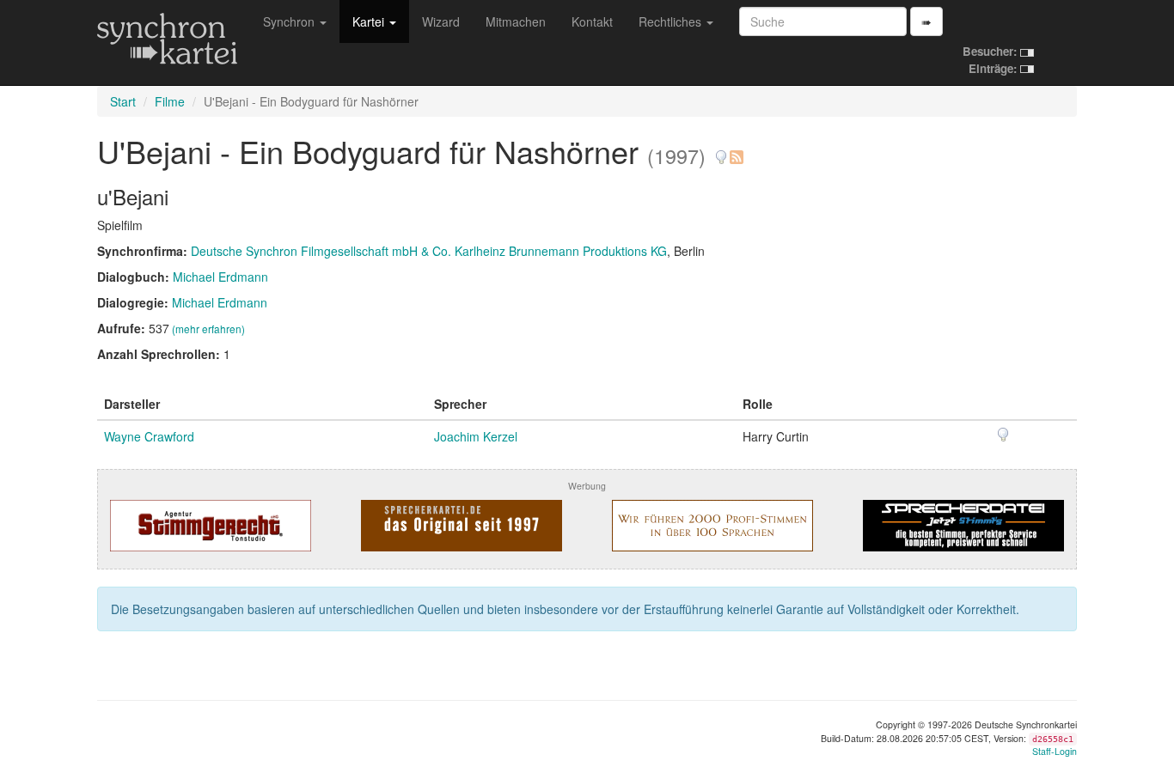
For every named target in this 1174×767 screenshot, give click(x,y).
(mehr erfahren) (208, 328)
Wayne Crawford (149, 436)
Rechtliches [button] (672, 21)
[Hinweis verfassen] (721, 151)
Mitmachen (516, 21)
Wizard (441, 21)
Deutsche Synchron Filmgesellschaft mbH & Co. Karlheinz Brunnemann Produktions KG (429, 250)
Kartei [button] (370, 21)
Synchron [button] (290, 21)
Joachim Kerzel (475, 436)
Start (123, 101)
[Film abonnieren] (735, 151)
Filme (170, 101)
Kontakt (592, 21)
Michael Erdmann (220, 276)
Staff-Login (1054, 751)
